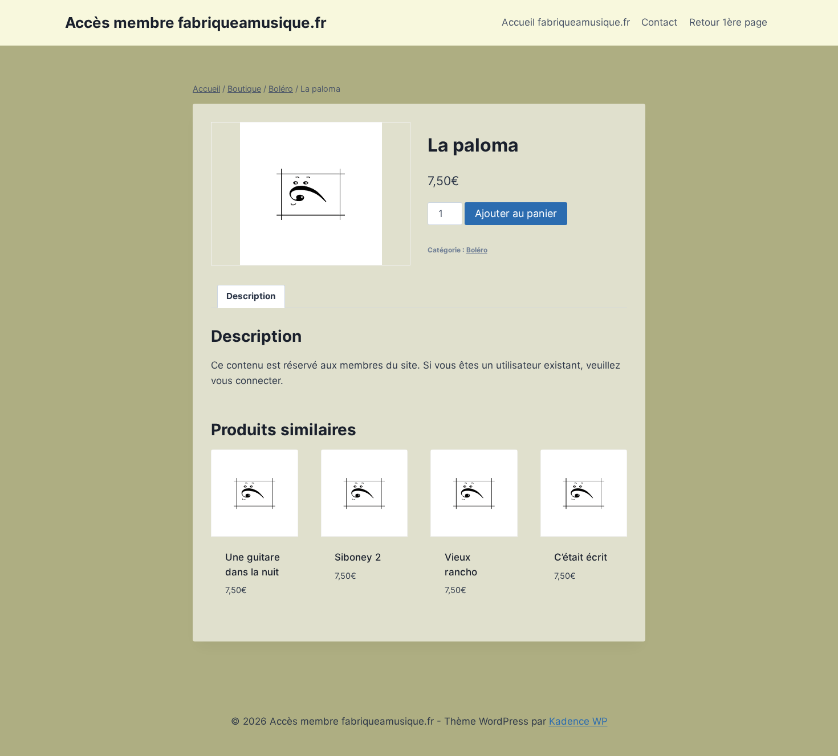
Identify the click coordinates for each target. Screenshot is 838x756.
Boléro (476, 250)
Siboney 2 (358, 557)
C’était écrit (580, 557)
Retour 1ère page (728, 22)
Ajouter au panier (516, 213)
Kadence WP (578, 721)
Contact (659, 22)
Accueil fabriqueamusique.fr (566, 22)
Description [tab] (251, 296)
